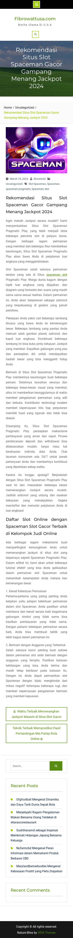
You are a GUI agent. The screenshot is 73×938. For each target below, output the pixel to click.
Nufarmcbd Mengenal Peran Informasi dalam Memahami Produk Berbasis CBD (35, 853)
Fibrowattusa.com (35, 18)
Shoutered (39, 178)
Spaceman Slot (40, 188)
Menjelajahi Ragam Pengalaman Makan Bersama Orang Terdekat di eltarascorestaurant (35, 817)
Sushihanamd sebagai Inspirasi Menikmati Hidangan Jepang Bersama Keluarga (36, 835)
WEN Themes (47, 932)
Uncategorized (14, 183)
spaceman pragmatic (18, 188)
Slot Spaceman (37, 183)
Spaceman (53, 183)
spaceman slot (56, 274)
